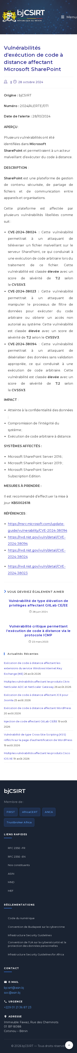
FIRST (11, 811)
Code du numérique (21, 918)
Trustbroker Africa (19, 822)
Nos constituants (19, 865)
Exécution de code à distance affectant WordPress (37, 708)
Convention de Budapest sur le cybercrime (36, 926)
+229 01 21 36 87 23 (17, 1007)
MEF (11, 890)
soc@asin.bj (12, 992)
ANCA (49, 811)
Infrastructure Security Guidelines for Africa (36, 954)
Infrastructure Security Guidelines (30, 935)
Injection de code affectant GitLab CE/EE (30, 721)
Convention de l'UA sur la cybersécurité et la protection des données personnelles (37, 944)
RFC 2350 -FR (16, 848)
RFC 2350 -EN (16, 856)
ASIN (11, 873)
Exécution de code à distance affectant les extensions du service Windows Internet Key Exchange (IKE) (33, 668)
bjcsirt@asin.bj (14, 987)
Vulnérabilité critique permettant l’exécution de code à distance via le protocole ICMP (38, 631)
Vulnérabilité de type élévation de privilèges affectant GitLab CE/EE (38, 603)
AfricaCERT (30, 811)
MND (11, 882)
